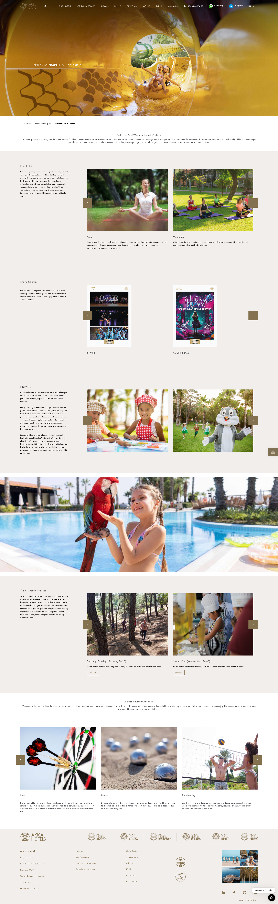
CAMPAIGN (173, 6)
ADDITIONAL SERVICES (86, 6)
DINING (117, 6)
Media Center (131, 851)
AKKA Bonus (131, 875)
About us (79, 851)
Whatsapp (218, 5)
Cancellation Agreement (86, 869)
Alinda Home (40, 124)
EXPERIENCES (132, 6)
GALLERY (146, 6)
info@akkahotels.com (29, 888)
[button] (253, 203)
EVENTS (159, 6)
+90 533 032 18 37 (194, 6)
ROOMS (105, 6)
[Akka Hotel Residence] (160, 837)
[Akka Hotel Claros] (191, 837)
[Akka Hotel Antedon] (99, 837)
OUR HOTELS (65, 6)
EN (249, 6)
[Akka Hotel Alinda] (129, 837)
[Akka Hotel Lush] (220, 837)
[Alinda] (45, 6)
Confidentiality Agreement (86, 863)
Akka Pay (130, 863)
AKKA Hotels (25, 124)
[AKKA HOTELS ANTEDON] (29, 6)
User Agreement (82, 857)
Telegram (238, 5)
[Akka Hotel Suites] (246, 837)
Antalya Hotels (132, 881)
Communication (132, 857)
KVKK (128, 869)
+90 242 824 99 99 (29, 882)
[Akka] (33, 837)
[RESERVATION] (273, 452)
